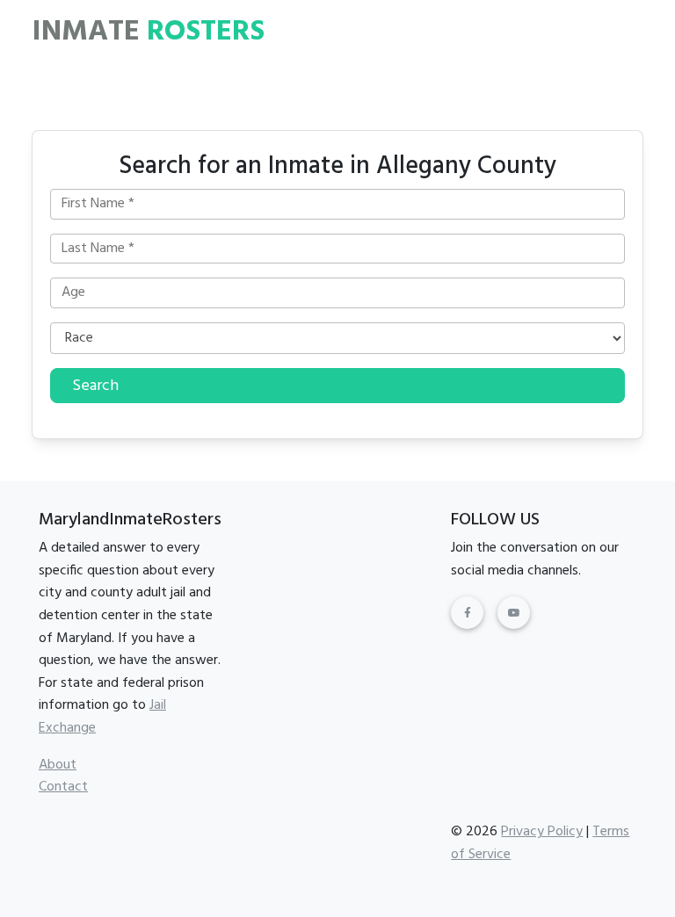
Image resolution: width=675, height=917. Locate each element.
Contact (63, 787)
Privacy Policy (542, 831)
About (57, 765)
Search (95, 386)
